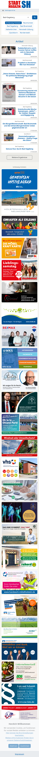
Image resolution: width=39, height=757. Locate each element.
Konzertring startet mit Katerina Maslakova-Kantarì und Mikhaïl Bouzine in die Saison (27, 93)
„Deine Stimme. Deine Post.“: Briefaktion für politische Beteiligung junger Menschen (20, 76)
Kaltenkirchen (11, 29)
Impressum (19, 754)
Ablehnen (13, 746)
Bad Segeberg (12, 26)
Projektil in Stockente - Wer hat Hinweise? (27, 64)
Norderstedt (25, 33)
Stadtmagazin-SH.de (9, 10)
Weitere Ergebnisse (19, 157)
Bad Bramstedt (26, 26)
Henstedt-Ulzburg (26, 29)
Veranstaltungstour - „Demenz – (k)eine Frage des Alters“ (27, 138)
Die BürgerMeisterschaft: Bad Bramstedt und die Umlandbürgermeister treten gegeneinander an (19, 126)
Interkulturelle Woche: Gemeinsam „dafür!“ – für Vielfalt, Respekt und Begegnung (27, 112)
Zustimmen (24, 746)
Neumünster (28, 23)
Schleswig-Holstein (13, 23)
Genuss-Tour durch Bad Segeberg (19, 149)
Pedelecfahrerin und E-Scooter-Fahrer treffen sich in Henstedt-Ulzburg (27, 51)
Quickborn (13, 33)
